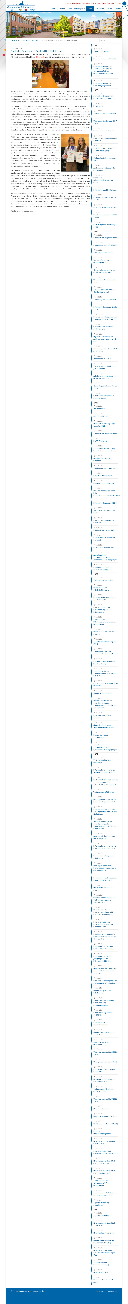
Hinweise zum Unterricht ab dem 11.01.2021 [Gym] (104, 1162)
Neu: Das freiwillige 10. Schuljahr (102, 459)
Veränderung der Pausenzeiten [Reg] (101, 1263)
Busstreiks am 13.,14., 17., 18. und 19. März (105, 198)
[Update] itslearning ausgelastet (101, 1204)
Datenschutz (112, 1291)
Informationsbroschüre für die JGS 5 (105, 308)
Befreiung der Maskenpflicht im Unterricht (105, 684)
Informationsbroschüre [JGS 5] (105, 503)
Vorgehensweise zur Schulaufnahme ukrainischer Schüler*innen (104, 673)
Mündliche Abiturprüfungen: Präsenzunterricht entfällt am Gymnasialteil (104, 936)
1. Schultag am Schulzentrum (104, 113)
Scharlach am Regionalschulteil (105, 237)
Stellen (109, 9)
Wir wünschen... (99, 409)
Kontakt (118, 9)
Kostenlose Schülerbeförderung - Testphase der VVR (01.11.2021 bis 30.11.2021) (105, 782)
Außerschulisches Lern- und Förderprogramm (104, 837)
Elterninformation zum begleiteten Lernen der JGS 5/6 (105, 1152)
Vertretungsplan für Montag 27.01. (104, 226)
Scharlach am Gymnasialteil (104, 530)
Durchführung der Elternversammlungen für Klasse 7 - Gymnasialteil (103, 912)
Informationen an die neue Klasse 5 (103, 633)
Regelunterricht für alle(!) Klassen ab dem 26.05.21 (103, 947)
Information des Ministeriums (104, 190)
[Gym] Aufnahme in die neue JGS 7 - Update (104, 367)
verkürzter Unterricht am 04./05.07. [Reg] (103, 328)
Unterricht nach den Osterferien (101, 1043)
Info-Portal (99, 9)
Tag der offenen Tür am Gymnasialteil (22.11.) (102, 261)
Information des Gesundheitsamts (100, 1023)
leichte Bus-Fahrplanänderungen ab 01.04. (103, 180)
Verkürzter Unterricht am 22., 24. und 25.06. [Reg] (104, 149)
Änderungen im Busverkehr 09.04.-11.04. (104, 169)
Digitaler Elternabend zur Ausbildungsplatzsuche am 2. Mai (104, 339)
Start (54, 9)
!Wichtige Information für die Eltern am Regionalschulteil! (104, 800)
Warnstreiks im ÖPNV (102, 359)
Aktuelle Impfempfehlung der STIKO (104, 643)
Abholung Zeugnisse (101, 51)
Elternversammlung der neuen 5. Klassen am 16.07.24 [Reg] (105, 318)
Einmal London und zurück (103, 483)
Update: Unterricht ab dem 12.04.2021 (103, 1033)
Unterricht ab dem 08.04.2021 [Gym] (105, 1053)
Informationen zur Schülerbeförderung (101, 589)
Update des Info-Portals (102, 693)
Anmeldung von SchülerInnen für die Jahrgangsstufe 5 (105, 1194)
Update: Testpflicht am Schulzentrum (102, 991)
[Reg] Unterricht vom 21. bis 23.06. (104, 511)
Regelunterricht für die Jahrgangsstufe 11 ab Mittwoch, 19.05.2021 (102, 958)
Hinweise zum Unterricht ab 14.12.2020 (104, 1224)
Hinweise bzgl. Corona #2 (103, 1233)
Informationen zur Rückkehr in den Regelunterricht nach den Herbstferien (105, 811)
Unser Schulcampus (75, 9)
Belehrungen (98, 106)
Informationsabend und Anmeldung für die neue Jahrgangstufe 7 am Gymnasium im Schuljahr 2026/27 (103, 71)
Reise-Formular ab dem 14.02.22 (102, 716)
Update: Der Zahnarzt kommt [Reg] (104, 159)
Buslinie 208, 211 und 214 (103, 547)
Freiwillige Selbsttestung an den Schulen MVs (104, 1080)
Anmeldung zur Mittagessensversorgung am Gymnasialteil (104, 621)
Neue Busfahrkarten (101, 1109)
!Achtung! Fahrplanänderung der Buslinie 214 (104, 598)
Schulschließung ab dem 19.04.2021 (103, 1013)
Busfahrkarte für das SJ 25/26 (105, 207)
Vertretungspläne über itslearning (102, 761)
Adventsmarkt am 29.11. (103, 252)
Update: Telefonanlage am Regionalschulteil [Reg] (103, 1241)
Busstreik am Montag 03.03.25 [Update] (105, 216)
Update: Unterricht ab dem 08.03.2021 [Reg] (103, 1090)
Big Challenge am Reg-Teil (103, 131)
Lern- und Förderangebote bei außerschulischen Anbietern (105, 982)
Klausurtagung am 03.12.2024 (105, 245)
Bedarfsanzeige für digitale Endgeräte (104, 1070)
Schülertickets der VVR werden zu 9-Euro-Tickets (103, 652)
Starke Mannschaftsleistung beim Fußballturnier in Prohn (104, 449)
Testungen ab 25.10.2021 (103, 792)
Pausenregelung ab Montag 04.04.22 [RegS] (104, 662)
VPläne (62, 9)
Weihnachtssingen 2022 (103, 580)
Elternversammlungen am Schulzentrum (103, 857)
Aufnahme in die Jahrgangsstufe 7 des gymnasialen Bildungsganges (105, 557)
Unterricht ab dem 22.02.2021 (105, 1116)
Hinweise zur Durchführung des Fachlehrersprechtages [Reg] (104, 1252)
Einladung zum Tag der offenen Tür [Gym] (102, 568)
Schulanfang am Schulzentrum (105, 468)
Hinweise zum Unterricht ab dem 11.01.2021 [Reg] (104, 1172)
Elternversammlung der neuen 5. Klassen (105, 139)
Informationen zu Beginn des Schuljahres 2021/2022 (104, 879)
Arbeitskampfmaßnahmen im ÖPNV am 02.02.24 (104, 377)
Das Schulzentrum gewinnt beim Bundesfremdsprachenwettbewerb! (105, 493)
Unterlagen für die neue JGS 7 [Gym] (105, 122)
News (90, 9)
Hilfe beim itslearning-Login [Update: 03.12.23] (104, 425)
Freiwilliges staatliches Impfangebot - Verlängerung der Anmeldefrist (104, 868)
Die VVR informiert (100, 416)
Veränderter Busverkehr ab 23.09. (104, 281)
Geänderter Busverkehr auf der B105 (104, 539)
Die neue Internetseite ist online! (103, 1281)
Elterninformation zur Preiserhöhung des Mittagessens (101, 609)
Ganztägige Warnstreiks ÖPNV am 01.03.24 (105, 350)
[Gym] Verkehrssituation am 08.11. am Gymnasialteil (104, 271)
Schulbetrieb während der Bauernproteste (103, 397)
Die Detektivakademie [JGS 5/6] (105, 1124)
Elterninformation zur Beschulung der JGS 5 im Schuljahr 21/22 (103, 924)
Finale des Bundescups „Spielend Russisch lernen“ (103, 726)
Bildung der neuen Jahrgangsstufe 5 (100, 736)
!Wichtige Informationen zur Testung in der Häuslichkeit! (104, 771)
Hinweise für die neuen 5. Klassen (103, 889)
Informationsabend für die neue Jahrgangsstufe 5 (103, 84)
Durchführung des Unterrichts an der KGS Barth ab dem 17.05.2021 (105, 970)
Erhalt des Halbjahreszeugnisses (102, 1132)
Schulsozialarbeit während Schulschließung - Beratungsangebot (103, 1002)
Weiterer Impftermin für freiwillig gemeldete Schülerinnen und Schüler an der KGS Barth (104, 704)
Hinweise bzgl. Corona (102, 1272)
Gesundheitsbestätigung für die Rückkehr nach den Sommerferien (104, 899)
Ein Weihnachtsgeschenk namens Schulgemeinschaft (104, 97)
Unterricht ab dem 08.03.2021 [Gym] (105, 1100)
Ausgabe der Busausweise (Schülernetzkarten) (103, 291)
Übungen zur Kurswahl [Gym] (105, 1062)
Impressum (99, 1291)
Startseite (26, 40)
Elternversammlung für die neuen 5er (103, 521)
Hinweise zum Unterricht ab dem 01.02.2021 (104, 1142)
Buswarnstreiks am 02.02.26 (104, 59)
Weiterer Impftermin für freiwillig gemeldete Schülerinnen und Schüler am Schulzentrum (104, 825)
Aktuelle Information (101, 1215)
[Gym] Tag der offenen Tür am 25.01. (105, 387)
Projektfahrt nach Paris (102, 476)
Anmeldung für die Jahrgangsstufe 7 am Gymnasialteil (101, 1183)
